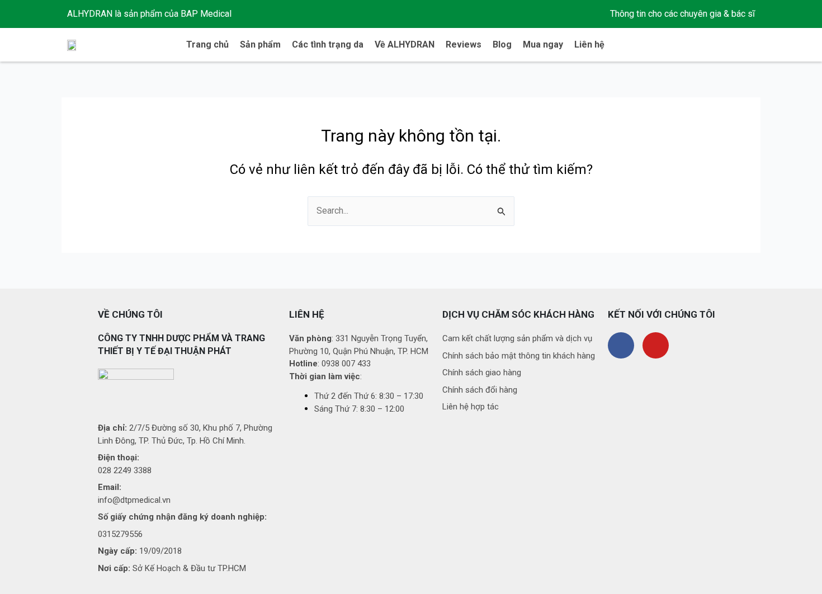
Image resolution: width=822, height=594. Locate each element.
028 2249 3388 (125, 470)
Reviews (463, 44)
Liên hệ (589, 44)
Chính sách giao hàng (481, 372)
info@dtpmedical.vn (134, 500)
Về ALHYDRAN (404, 44)
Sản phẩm (260, 44)
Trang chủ (207, 44)
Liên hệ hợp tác (470, 407)
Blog (502, 44)
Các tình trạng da (327, 44)
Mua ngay (543, 44)
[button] (745, 45)
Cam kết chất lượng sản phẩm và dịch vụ (517, 338)
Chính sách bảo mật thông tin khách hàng (518, 356)
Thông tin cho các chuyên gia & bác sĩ (682, 13)
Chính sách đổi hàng (479, 390)
